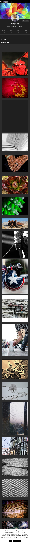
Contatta (26, 20)
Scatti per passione (18, 26)
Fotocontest (6, 1)
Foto (3, 39)
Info (2, 36)
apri (15, 64)
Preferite (4, 42)
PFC (18, 30)
